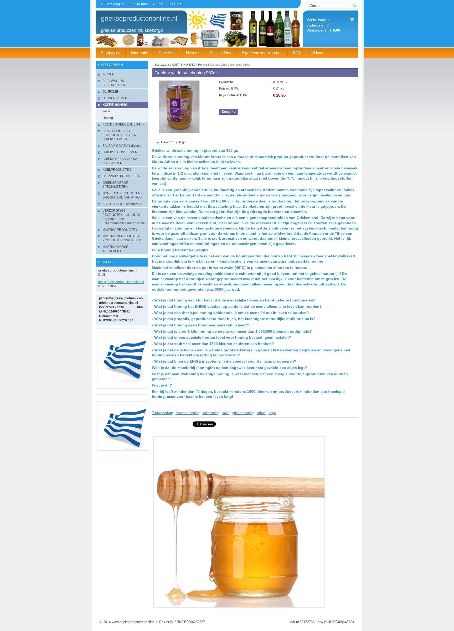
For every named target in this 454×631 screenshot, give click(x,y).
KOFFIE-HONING (183, 64)
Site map (141, 4)
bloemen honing (187, 413)
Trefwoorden (162, 413)
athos (261, 413)
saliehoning (210, 413)
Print (177, 4)
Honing (202, 64)
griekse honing (243, 413)
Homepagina (114, 4)
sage (272, 413)
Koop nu (229, 112)
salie (225, 413)
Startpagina (161, 64)
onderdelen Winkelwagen (323, 25)
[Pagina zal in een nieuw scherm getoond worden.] (179, 132)
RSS (160, 4)
